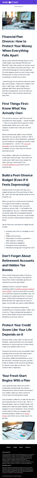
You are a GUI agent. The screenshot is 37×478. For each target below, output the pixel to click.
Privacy (8, 447)
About (21, 447)
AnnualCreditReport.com (10, 165)
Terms (15, 447)
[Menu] (34, 2)
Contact (28, 447)
